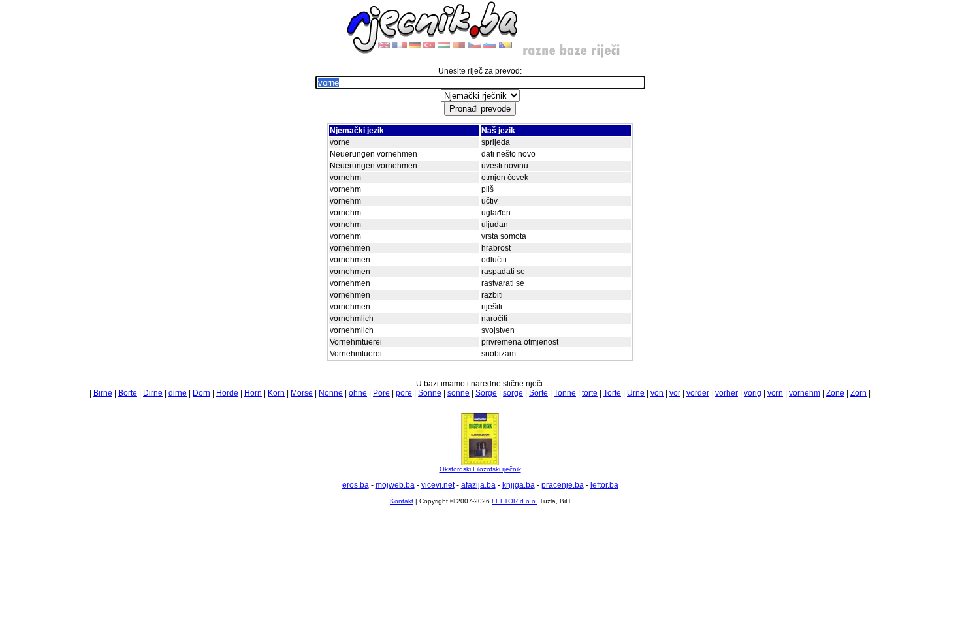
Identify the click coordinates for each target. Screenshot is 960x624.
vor (674, 393)
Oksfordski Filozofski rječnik (480, 469)
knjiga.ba (518, 485)
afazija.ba (478, 485)
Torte (612, 393)
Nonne (331, 393)
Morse (302, 393)
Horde (227, 393)
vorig (752, 393)
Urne (636, 393)
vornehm (804, 393)
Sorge (486, 393)
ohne (358, 393)
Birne (102, 393)
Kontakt (401, 501)
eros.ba (355, 485)
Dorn (201, 393)
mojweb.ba (395, 485)
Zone (835, 393)
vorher (726, 393)
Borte (127, 393)
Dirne (153, 393)
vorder (697, 393)
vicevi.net (438, 485)
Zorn (858, 393)
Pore (381, 393)
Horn (253, 393)
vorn (775, 393)
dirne (177, 393)
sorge (513, 393)
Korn (276, 393)
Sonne (429, 393)
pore (404, 393)
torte (590, 393)
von (657, 393)
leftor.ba (604, 485)
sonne (458, 393)
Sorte (538, 393)
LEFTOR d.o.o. (514, 501)
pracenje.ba (562, 485)
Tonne (565, 393)
